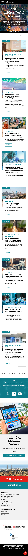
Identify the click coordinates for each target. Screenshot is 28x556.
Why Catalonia (4, 492)
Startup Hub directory (4, 507)
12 (13, 373)
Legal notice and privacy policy (10, 545)
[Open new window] (25, 553)
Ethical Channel (6, 546)
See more (9, 73)
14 (18, 373)
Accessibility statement (15, 546)
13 (15, 373)
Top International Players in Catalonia (7, 496)
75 (22, 373)
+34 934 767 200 (21, 548)
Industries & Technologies (7, 502)
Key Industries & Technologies (6, 503)
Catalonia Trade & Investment (8, 509)
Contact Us (3, 514)
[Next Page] (25, 373)
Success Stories (3, 499)
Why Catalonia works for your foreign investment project (10, 494)
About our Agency (4, 511)
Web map (22, 546)
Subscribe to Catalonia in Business (14, 455)
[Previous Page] (4, 373)
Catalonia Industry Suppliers (5, 505)
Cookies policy (20, 545)
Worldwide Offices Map (5, 513)
